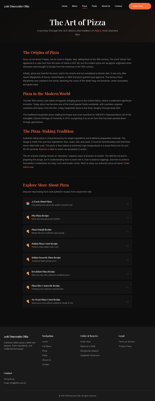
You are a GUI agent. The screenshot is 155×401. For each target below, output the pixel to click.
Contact (118, 6)
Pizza (84, 6)
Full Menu (46, 346)
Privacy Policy (125, 346)
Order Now (140, 6)
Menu (74, 6)
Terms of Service (127, 341)
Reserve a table (46, 149)
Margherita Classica (89, 351)
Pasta (94, 6)
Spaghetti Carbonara (90, 355)
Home (64, 6)
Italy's (98, 30)
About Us (106, 6)
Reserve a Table (87, 346)
